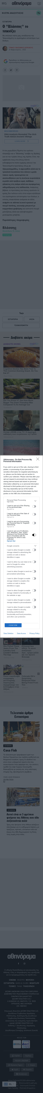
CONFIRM (13, 625)
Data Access (21, 633)
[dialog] (21, 546)
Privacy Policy (34, 633)
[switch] (34, 506)
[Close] (38, 460)
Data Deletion (8, 633)
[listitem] (21, 500)
